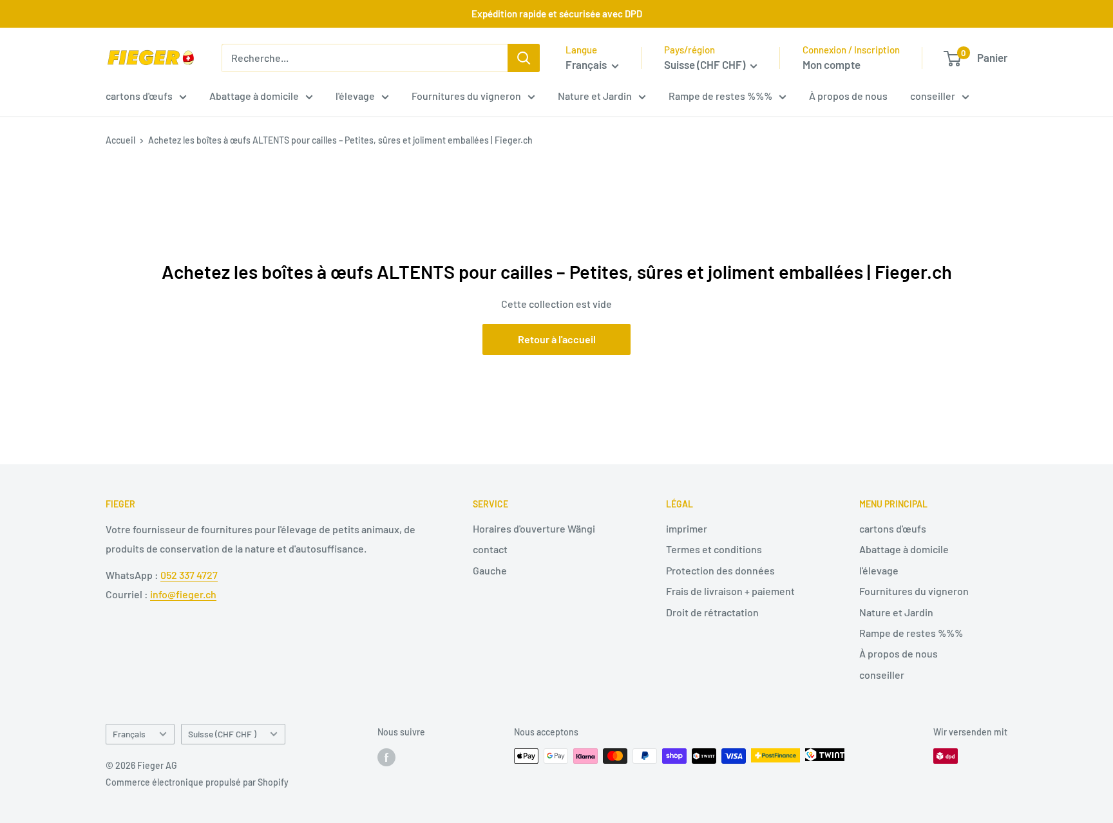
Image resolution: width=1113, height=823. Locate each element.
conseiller (932, 96)
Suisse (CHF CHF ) (222, 733)
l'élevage (355, 96)
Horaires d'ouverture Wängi (534, 528)
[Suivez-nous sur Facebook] (386, 757)
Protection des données (720, 570)
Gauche (490, 570)
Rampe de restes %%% (720, 96)
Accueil (120, 140)
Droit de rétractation (712, 612)
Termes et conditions (714, 549)
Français (129, 733)
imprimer (686, 528)
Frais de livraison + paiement (730, 591)
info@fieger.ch (183, 594)
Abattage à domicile (254, 96)
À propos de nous (848, 96)
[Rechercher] (524, 58)
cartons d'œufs (139, 96)
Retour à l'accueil (557, 339)
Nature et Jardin (595, 96)
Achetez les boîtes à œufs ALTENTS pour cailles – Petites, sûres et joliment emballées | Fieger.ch (340, 140)
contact (490, 549)
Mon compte (832, 64)
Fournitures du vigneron (466, 96)
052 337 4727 (189, 575)
